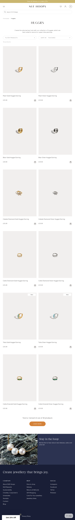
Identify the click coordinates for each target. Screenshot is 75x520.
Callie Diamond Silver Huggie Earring (51, 281)
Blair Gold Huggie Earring (12, 157)
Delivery (29, 487)
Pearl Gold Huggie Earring (12, 96)
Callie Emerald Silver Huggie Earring (50, 404)
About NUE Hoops (9, 484)
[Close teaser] (20, 515)
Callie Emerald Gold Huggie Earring (15, 404)
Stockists (6, 498)
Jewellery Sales (31, 498)
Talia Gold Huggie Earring (12, 342)
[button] (11, 517)
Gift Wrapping (31, 493)
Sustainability (7, 490)
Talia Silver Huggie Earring (47, 342)
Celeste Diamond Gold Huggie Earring (16, 219)
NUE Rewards (7, 487)
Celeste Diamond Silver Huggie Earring (51, 219)
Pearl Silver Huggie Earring (47, 96)
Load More (37, 424)
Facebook (53, 487)
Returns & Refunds (33, 490)
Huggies (13, 18)
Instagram (53, 484)
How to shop (31, 484)
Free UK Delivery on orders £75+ (37, 1)
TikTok (52, 490)
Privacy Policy (26, 516)
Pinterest (53, 493)
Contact (5, 501)
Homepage (6, 18)
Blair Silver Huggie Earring (47, 157)
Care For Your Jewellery (34, 495)
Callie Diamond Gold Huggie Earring (15, 281)
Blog (4, 504)
